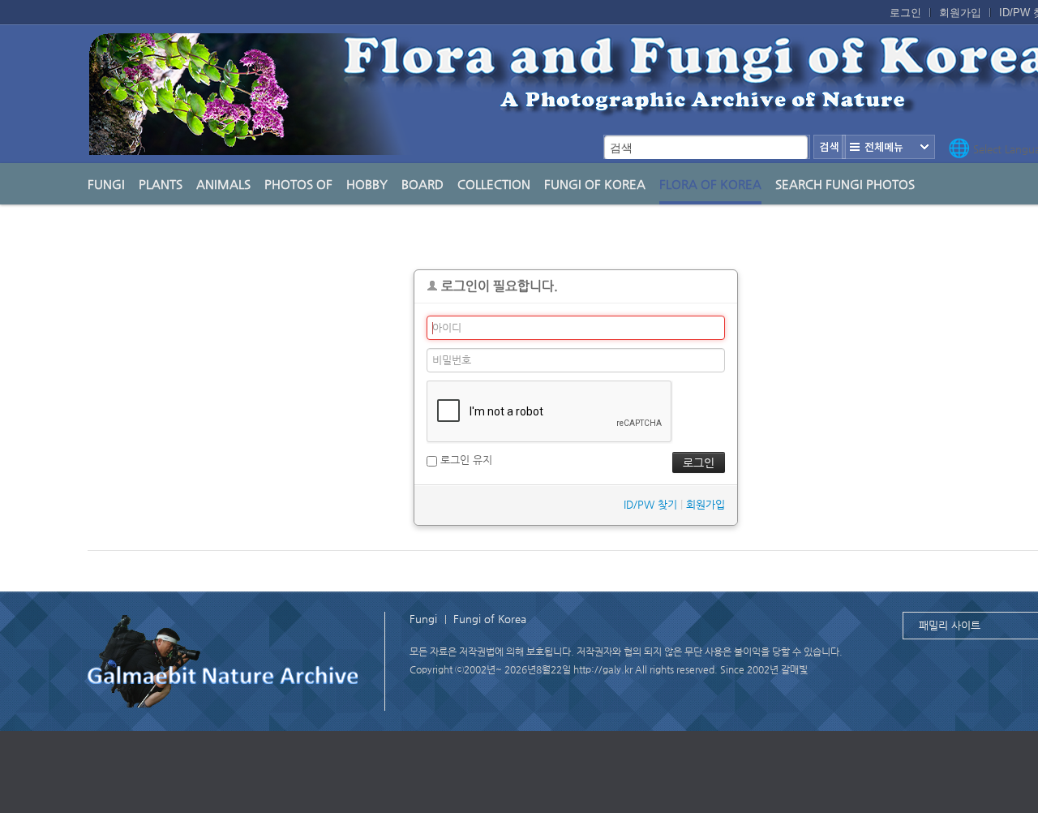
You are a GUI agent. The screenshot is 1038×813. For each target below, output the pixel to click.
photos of (298, 184)
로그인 (905, 12)
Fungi (106, 184)
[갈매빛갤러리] (224, 659)
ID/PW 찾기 (650, 504)
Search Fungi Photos (845, 184)
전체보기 (888, 147)
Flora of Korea (710, 184)
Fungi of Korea (595, 184)
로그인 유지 (464, 460)
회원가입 (960, 12)
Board (422, 184)
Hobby (367, 184)
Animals (223, 184)
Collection (493, 184)
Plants (160, 184)
